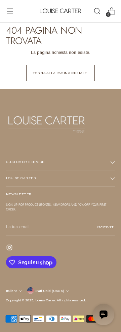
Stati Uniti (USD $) (49, 291)
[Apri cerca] (97, 11)
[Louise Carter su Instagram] (10, 248)
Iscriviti (106, 227)
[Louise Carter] (60, 11)
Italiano (11, 291)
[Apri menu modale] (9, 11)
